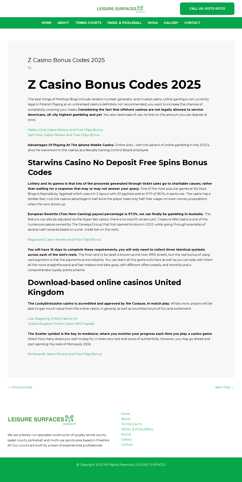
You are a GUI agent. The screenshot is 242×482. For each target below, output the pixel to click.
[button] (207, 8)
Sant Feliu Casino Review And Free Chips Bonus (63, 135)
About (63, 23)
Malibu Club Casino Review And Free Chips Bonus (65, 130)
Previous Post (20, 387)
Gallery (171, 23)
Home (46, 23)
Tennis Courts (88, 23)
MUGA (153, 23)
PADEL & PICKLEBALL (125, 23)
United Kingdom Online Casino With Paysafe (61, 324)
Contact (192, 23)
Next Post (224, 387)
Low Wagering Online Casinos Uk (53, 318)
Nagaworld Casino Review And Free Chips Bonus (64, 239)
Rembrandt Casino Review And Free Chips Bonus (65, 354)
